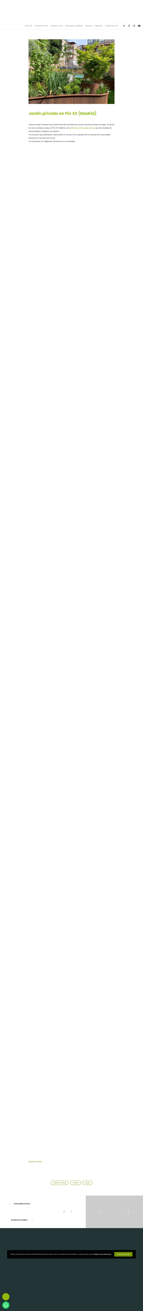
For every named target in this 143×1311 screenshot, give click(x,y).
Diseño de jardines (59, 1183)
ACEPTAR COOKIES (123, 1254)
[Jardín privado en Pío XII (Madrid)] (57, 1212)
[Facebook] (127, 25)
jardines (76, 1183)
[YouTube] (137, 25)
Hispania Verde (35, 1161)
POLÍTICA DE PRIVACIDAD (103, 1254)
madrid (87, 1183)
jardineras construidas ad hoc (82, 128)
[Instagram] (132, 25)
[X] (122, 25)
